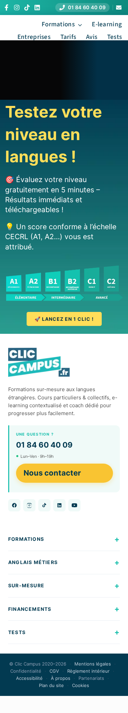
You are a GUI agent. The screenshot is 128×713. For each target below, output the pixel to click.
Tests (17, 632)
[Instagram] (17, 7)
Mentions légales (92, 664)
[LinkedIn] (37, 7)
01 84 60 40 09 (44, 444)
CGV (54, 671)
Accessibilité (29, 678)
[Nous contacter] (119, 7)
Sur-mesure (26, 585)
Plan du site (51, 685)
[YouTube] (74, 505)
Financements (29, 609)
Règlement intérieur (88, 671)
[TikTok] (27, 7)
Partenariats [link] (91, 678)
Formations (26, 539)
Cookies (80, 685)
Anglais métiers (33, 562)
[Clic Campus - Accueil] (39, 362)
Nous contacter (52, 472)
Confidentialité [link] (25, 671)
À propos (60, 678)
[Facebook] (6, 7)
